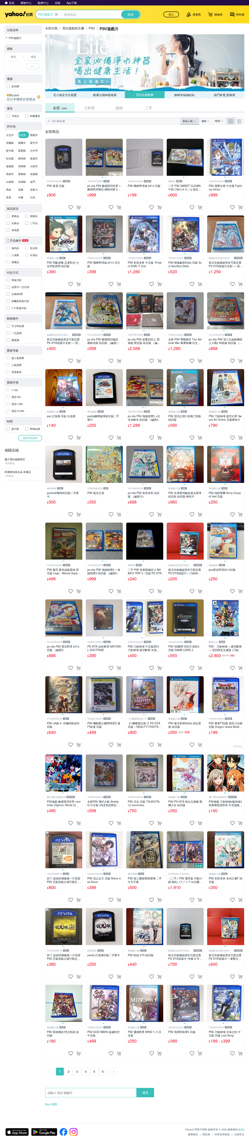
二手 (148, 107)
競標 (119, 107)
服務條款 (193, 1134)
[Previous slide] (88, 157)
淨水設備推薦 (144, 95)
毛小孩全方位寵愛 (65, 95)
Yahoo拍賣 (19, 14)
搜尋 (145, 1092)
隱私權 (206, 1134)
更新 (241, 1129)
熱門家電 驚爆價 (224, 95)
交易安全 (239, 1134)
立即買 (89, 107)
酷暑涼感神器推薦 (105, 95)
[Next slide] (120, 157)
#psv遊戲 (51, 1104)
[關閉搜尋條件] (56, 14)
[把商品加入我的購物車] (78, 207)
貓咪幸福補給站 (184, 95)
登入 (171, 14)
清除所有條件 (30, 438)
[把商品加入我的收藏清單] (70, 207)
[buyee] (23, 97)
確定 (32, 66)
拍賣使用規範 (222, 1134)
